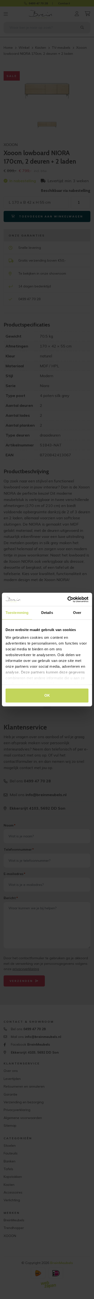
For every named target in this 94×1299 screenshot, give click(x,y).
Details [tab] (47, 613)
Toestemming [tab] (17, 613)
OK (47, 695)
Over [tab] (77, 613)
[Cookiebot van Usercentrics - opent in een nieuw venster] (67, 599)
